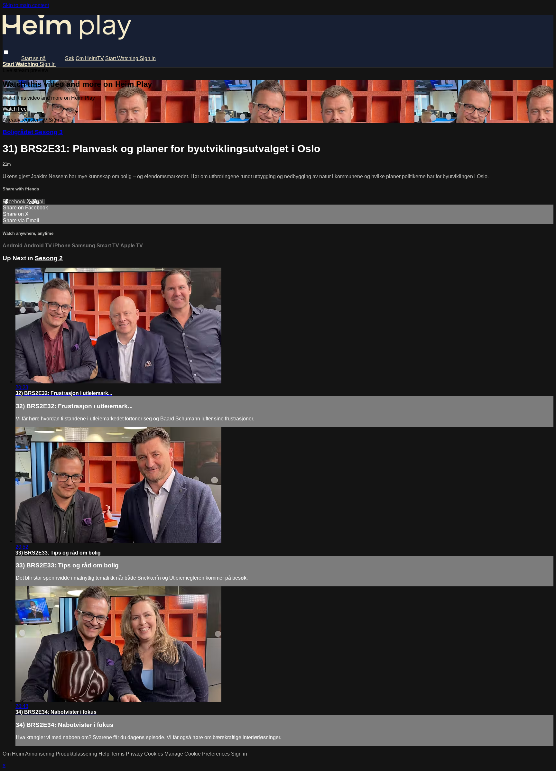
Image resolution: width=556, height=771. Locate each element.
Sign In (48, 64)
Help (104, 754)
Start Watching (122, 58)
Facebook (15, 201)
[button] (6, 52)
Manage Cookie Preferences (197, 754)
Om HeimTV (90, 58)
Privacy (135, 754)
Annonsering (39, 754)
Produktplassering (76, 754)
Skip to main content (26, 5)
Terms (118, 754)
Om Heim (13, 754)
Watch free (15, 109)
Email (38, 201)
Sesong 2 (49, 258)
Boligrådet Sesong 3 (33, 132)
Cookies (154, 754)
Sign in (148, 58)
